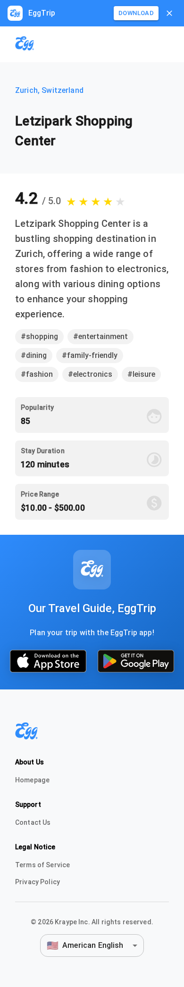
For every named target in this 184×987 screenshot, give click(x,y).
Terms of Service (42, 865)
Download (136, 13)
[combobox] (92, 945)
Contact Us (33, 822)
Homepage (32, 780)
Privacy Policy (37, 882)
